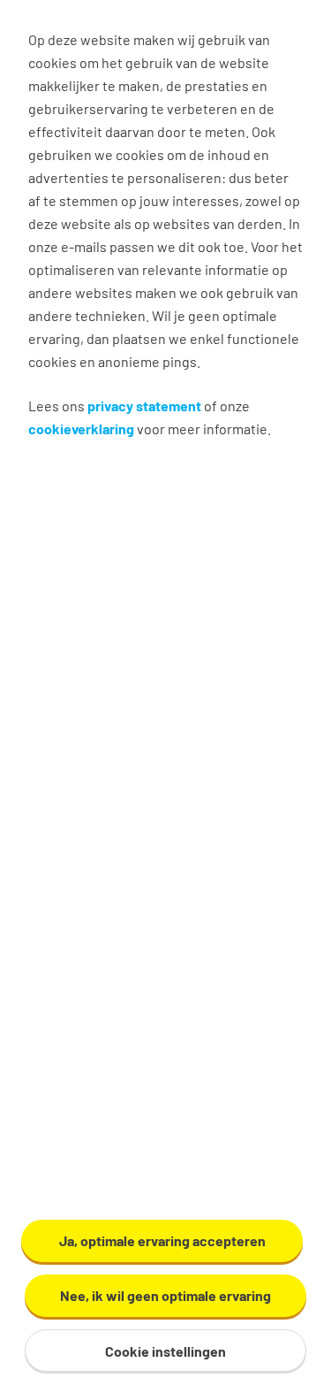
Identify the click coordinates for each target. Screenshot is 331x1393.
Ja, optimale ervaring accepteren (162, 1240)
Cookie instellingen (165, 1351)
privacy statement (144, 405)
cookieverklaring (81, 428)
